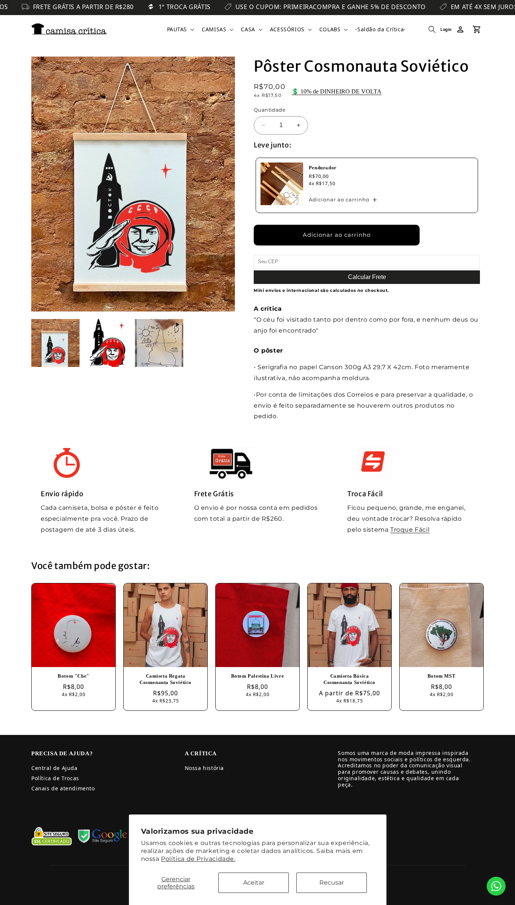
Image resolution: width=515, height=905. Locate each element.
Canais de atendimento (63, 788)
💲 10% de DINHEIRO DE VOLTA (336, 91)
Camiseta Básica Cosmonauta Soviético (349, 679)
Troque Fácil (409, 529)
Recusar (331, 882)
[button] (180, 29)
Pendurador (323, 167)
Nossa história (204, 768)
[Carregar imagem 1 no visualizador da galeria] (55, 343)
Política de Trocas (55, 778)
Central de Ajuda (54, 768)
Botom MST (441, 676)
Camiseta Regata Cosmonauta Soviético (165, 679)
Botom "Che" (73, 676)
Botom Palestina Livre (257, 676)
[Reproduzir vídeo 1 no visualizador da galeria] (159, 343)
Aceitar (253, 882)
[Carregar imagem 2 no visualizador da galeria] (107, 343)
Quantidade (269, 110)
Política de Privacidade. (198, 858)
